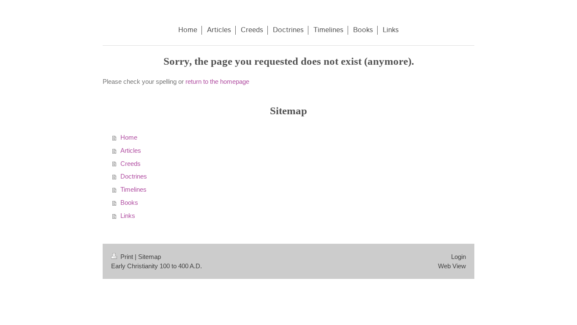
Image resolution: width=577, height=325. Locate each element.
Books (129, 202)
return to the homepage (217, 81)
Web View (452, 266)
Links (127, 215)
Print (127, 256)
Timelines (133, 189)
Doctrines (133, 176)
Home (128, 137)
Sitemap (149, 256)
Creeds (130, 163)
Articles (130, 150)
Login (458, 256)
